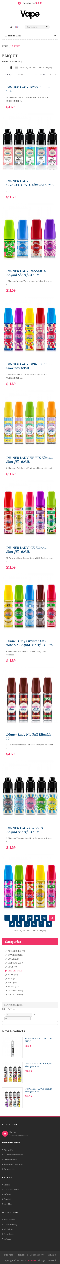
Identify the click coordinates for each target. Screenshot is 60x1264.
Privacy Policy (10, 1159)
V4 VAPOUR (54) (15, 990)
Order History (10, 1224)
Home (5, 46)
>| (49, 923)
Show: (42, 74)
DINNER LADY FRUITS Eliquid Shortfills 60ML (29, 460)
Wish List (8, 1229)
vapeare (32, 1260)
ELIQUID (16, 46)
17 (34, 923)
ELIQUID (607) (15, 970)
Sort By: (8, 74)
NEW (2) (11, 978)
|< (7, 917)
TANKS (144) (13, 986)
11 (37, 917)
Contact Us (9, 1169)
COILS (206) (13, 959)
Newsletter (9, 1234)
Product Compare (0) (12, 61)
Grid (10, 67)
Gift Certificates (11, 1189)
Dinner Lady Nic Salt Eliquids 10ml (28, 736)
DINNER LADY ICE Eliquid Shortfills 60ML (26, 550)
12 (44, 917)
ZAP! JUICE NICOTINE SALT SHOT (39, 1040)
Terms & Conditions (13, 1164)
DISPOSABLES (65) (16, 963)
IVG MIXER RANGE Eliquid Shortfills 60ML (38, 1065)
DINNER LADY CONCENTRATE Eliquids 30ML (30, 183)
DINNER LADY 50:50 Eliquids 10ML (28, 89)
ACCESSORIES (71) (16, 951)
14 (12, 923)
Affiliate (7, 1194)
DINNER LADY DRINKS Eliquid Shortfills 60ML (29, 366)
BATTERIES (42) (15, 955)
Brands (7, 1184)
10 (29, 917)
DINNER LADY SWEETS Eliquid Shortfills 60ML (24, 830)
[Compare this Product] (52, 102)
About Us (8, 1150)
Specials (7, 1199)
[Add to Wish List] (47, 102)
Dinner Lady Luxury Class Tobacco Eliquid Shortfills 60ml (29, 643)
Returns (7, 1239)
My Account (9, 1219)
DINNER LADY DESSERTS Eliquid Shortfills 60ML (26, 273)
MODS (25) (13, 974)
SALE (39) (12, 982)
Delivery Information (13, 1154)
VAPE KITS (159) (15, 994)
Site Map (8, 1204)
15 (19, 923)
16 (27, 923)
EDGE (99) (12, 967)
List (16, 67)
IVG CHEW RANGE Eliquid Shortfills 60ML (38, 1090)
